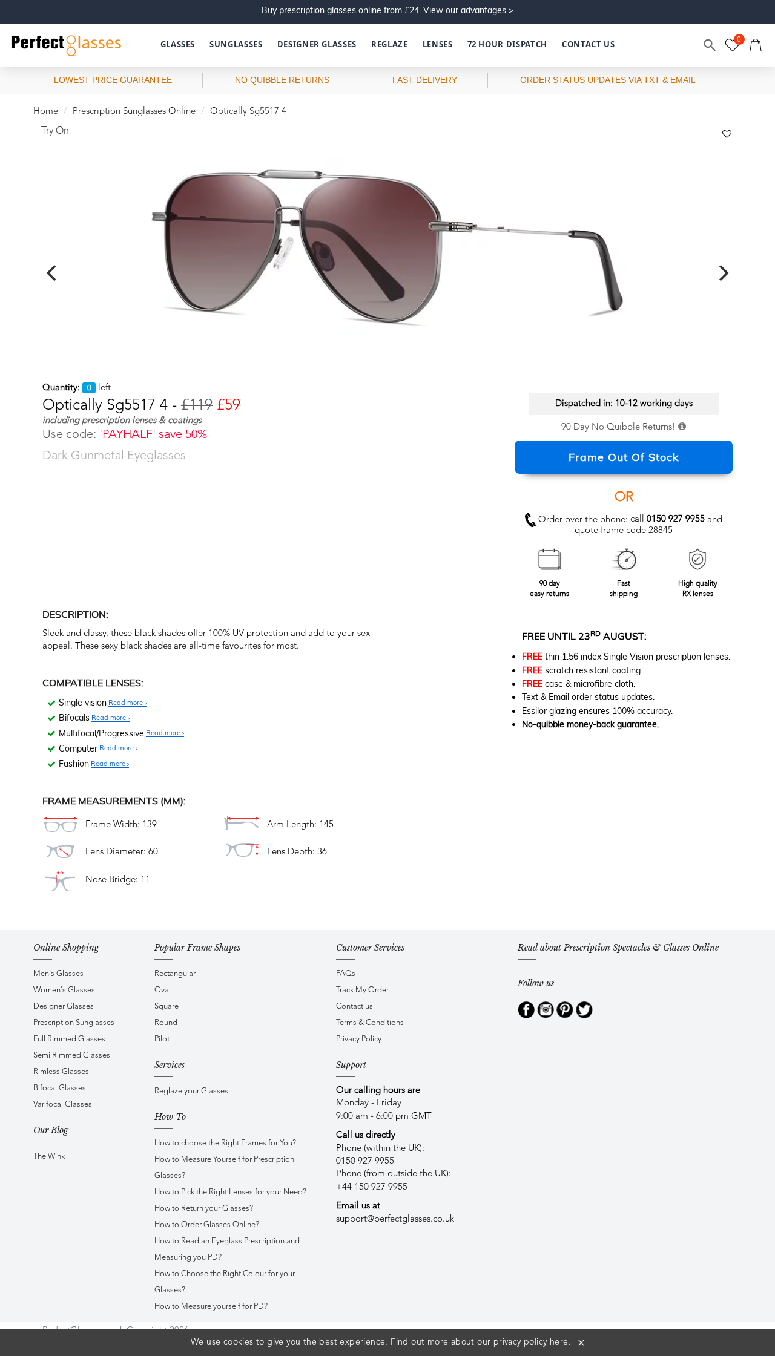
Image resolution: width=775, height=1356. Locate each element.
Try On (55, 131)
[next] (722, 273)
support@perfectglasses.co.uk (395, 1219)
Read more (126, 703)
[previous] (52, 273)
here (559, 1342)
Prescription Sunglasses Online (134, 111)
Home (45, 111)
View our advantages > (468, 10)
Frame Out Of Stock (624, 457)
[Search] (710, 45)
